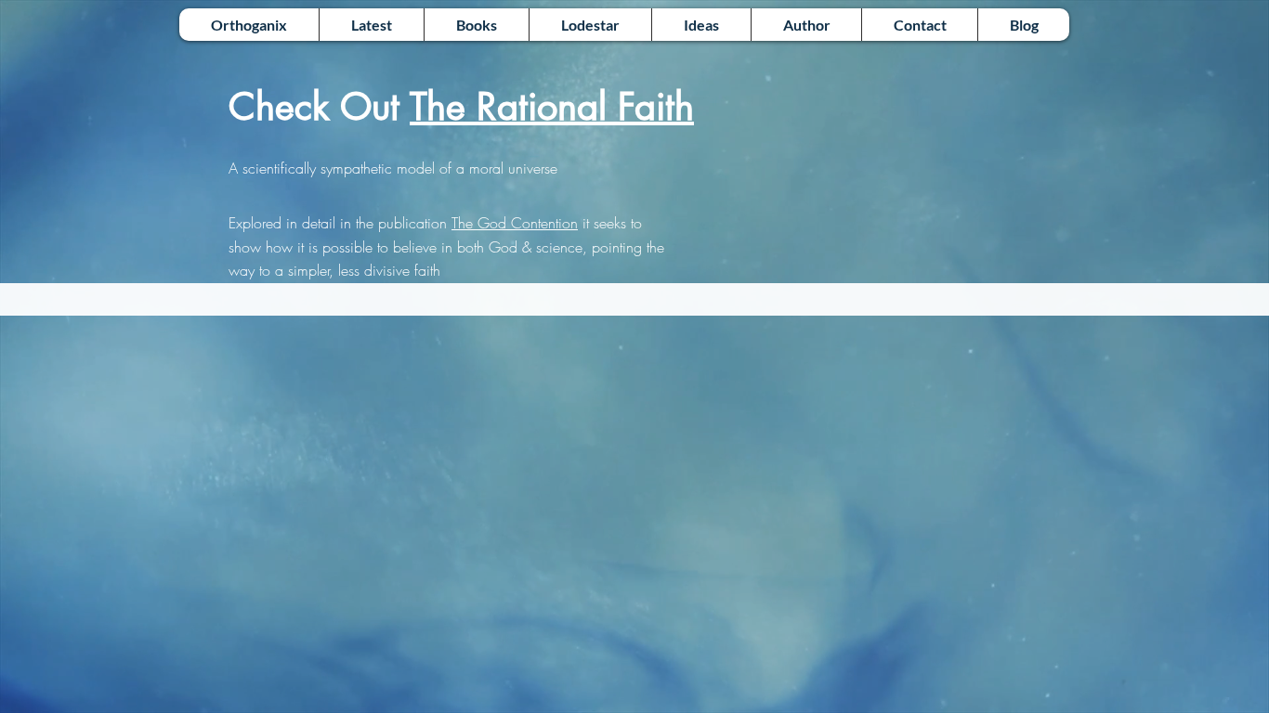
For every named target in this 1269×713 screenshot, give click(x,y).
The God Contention (514, 223)
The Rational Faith (552, 107)
